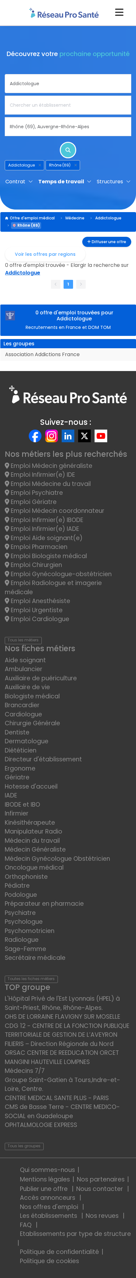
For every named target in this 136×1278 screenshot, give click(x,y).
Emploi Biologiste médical (48, 556)
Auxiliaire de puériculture (41, 678)
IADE (11, 795)
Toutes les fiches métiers (31, 978)
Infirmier (16, 813)
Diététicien (20, 750)
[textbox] (68, 83)
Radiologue (22, 939)
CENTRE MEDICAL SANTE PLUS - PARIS (57, 1098)
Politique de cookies (49, 1261)
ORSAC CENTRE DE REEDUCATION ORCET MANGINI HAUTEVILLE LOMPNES (62, 1057)
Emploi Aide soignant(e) (46, 538)
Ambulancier (23, 669)
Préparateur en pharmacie (44, 903)
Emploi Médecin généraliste (50, 466)
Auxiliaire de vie (27, 687)
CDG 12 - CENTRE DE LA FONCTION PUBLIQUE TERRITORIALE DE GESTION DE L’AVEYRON (67, 1030)
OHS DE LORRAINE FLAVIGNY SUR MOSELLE (62, 1016)
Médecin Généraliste (35, 849)
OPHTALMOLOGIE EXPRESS (41, 1125)
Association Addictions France (42, 354)
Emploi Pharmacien (38, 547)
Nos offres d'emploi (50, 1207)
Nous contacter (100, 1189)
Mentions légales (45, 1179)
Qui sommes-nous (47, 1170)
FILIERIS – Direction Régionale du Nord (59, 1044)
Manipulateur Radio (33, 831)
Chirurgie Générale (32, 723)
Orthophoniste (26, 876)
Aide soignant (25, 660)
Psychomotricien (29, 931)
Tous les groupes (24, 1146)
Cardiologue (23, 714)
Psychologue (24, 921)
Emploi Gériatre (33, 502)
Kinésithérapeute (30, 822)
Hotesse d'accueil (31, 786)
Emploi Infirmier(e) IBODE (46, 520)
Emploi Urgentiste (36, 610)
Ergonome (20, 768)
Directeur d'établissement (43, 759)
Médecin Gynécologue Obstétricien (57, 858)
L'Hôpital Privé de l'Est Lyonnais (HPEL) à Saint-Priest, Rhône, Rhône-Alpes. (62, 1003)
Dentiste (17, 732)
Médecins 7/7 (25, 1071)
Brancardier (22, 705)
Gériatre (17, 777)
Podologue (21, 895)
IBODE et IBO (22, 804)
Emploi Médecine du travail (50, 484)
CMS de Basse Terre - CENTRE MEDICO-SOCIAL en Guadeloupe (62, 1111)
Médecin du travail (33, 840)
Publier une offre (44, 1189)
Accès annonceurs (48, 1197)
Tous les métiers (23, 640)
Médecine (74, 218)
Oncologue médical (34, 867)
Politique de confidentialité (59, 1252)
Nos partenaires (101, 1179)
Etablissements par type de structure (75, 1234)
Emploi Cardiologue (39, 619)
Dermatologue (26, 741)
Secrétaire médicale (35, 958)
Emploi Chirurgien (35, 565)
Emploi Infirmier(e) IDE (42, 474)
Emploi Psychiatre (36, 492)
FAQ (26, 1225)
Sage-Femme (25, 949)
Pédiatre (17, 885)
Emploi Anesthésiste (39, 601)
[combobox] (68, 83)
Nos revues (103, 1216)
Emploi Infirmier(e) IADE (44, 529)
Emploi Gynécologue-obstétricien (60, 574)
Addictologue (108, 218)
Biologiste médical (32, 696)
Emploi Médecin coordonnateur (56, 511)
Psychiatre (20, 913)
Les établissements (49, 1216)
